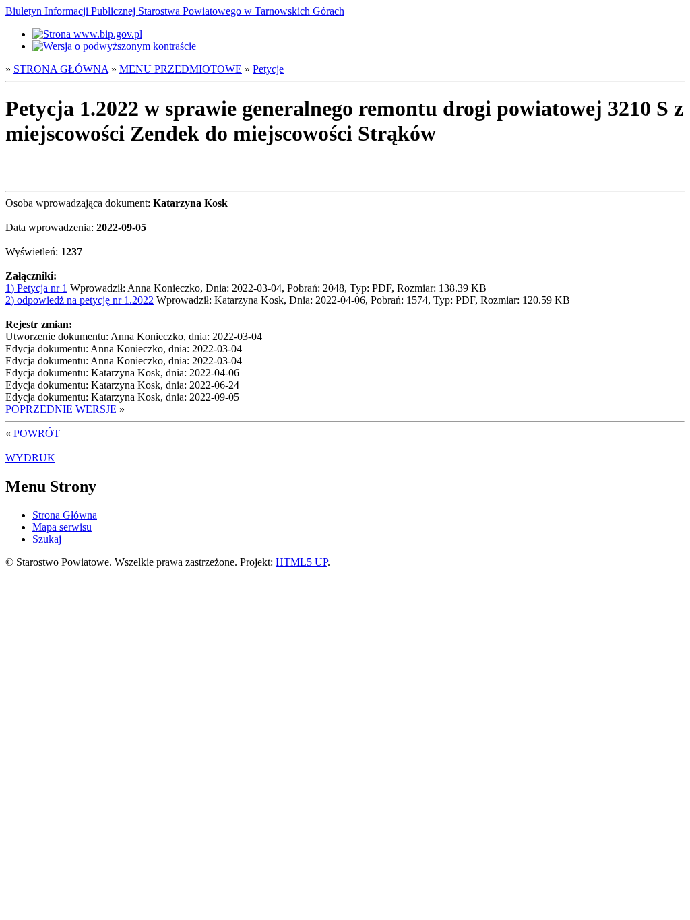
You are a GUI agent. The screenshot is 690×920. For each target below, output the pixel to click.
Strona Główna (64, 515)
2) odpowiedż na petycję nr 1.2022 (79, 300)
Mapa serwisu (62, 527)
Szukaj (46, 539)
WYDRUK (30, 457)
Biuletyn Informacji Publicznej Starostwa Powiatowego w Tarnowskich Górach (174, 11)
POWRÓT (36, 433)
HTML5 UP (301, 562)
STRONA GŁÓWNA (60, 69)
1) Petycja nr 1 (36, 288)
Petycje (268, 69)
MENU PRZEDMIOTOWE (180, 69)
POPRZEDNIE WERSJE (61, 409)
